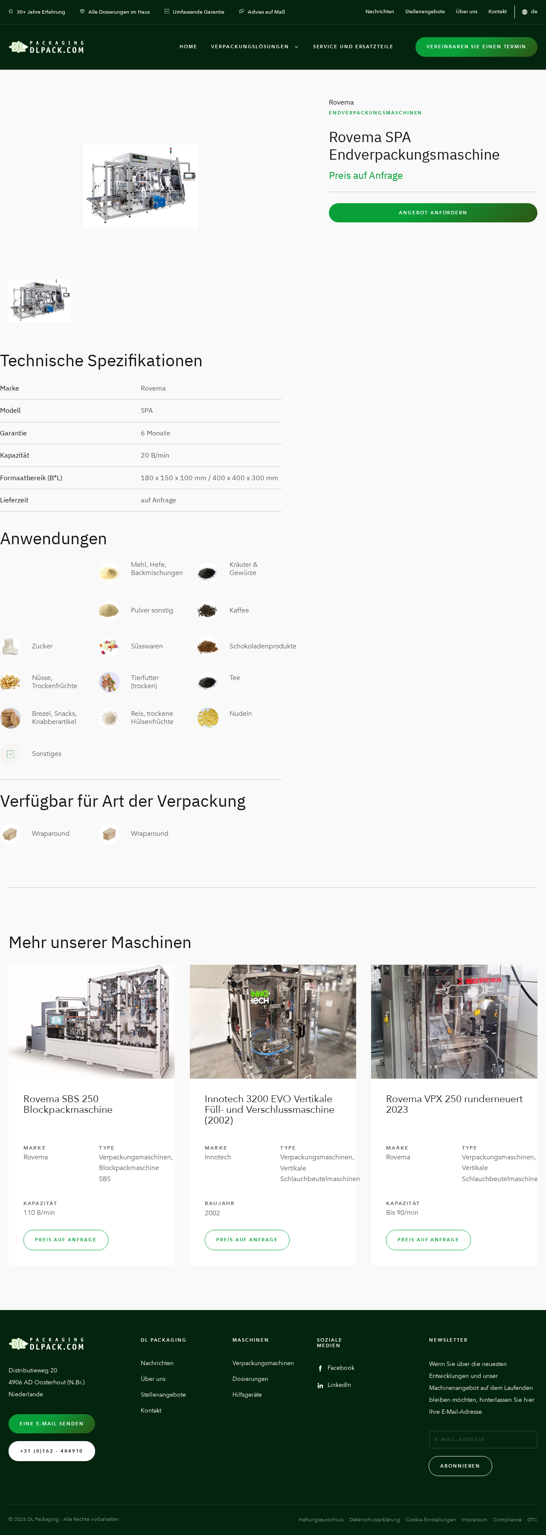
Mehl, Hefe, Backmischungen (157, 569)
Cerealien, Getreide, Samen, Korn (51, 573)
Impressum (475, 1519)
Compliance (507, 1519)
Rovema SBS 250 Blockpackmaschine (68, 1104)
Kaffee (239, 610)
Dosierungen (250, 1379)
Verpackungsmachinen (263, 1363)
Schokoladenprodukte (262, 646)
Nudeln (240, 713)
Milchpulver (50, 610)
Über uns (153, 1379)
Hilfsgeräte (247, 1395)
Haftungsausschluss (321, 1519)
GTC (532, 1519)
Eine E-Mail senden (52, 1424)
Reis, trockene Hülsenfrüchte (152, 718)
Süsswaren (147, 646)
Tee (234, 678)
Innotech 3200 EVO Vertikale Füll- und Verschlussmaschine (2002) (269, 1109)
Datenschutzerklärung (374, 1519)
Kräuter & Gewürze (243, 569)
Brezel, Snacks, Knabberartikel (54, 718)
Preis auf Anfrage (66, 1240)
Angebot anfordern (433, 213)
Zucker (42, 646)
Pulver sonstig (152, 610)
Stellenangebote (163, 1395)
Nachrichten (157, 1363)
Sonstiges (46, 754)
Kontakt (151, 1411)
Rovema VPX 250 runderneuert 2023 (454, 1104)
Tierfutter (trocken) (145, 682)
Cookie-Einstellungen (431, 1519)
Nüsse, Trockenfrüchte (54, 682)
